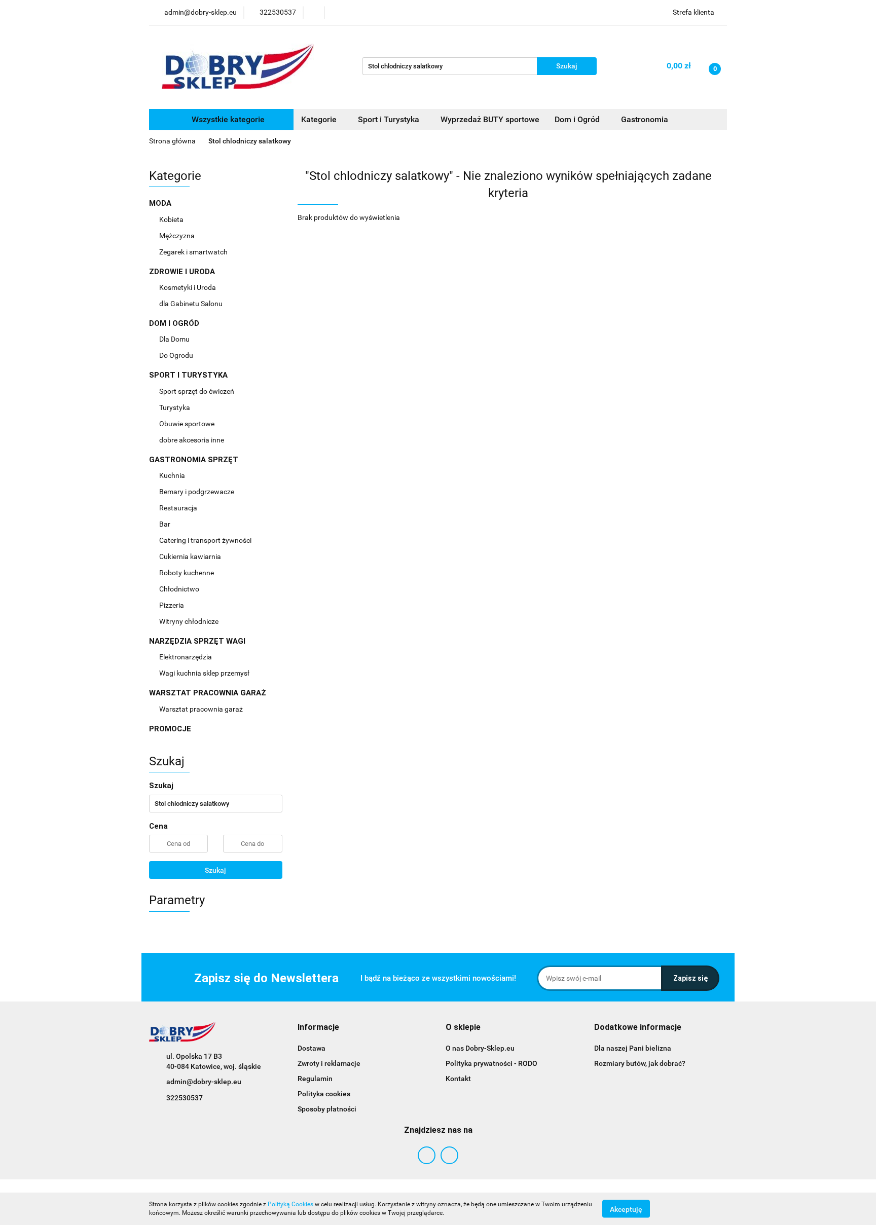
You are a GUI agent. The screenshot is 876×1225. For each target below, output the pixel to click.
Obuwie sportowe (186, 424)
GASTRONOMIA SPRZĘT (194, 459)
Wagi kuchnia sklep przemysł (205, 673)
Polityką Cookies (290, 1204)
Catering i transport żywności (206, 540)
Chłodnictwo (180, 589)
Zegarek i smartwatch (193, 252)
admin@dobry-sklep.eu (203, 1082)
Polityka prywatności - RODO (491, 1063)
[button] (318, 1027)
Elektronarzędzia (186, 657)
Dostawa (311, 1048)
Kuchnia (173, 475)
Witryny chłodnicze (188, 621)
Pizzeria (172, 605)
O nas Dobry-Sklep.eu (480, 1048)
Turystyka (175, 407)
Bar (165, 524)
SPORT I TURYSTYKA (189, 375)
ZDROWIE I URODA (183, 271)
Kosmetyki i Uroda (187, 287)
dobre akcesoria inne (191, 440)
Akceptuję (626, 1209)
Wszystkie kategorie (227, 119)
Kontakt (458, 1078)
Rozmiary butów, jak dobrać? (639, 1063)
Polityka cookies (324, 1094)
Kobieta (172, 219)
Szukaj (215, 870)
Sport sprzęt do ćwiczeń (197, 391)
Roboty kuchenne (187, 573)
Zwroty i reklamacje (329, 1063)
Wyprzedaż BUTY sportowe (490, 119)
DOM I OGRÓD (175, 323)
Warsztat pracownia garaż (201, 709)
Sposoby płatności (327, 1109)
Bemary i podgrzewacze (197, 492)
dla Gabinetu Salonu (191, 304)
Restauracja (179, 508)
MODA (161, 203)
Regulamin (315, 1078)
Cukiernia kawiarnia (191, 556)
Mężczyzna (177, 236)
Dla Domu (175, 339)
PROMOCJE (170, 728)
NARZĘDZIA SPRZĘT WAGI (198, 641)
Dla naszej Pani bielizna (632, 1048)
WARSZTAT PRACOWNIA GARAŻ (208, 692)
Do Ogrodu (177, 355)
